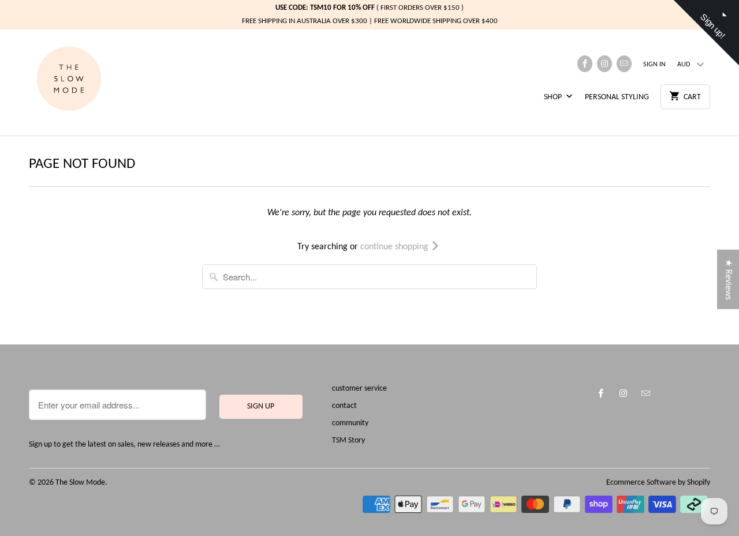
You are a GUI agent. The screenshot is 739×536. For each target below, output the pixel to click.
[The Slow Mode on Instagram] (604, 63)
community (350, 423)
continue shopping (395, 247)
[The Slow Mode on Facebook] (584, 63)
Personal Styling (617, 97)
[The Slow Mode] (81, 82)
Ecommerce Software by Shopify (658, 482)
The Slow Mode (80, 482)
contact (344, 406)
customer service (359, 388)
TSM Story (348, 440)
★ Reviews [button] (728, 278)
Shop (553, 97)
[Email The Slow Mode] (624, 63)
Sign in (654, 64)
